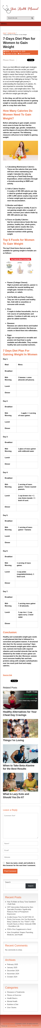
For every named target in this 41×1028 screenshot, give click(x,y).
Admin (7, 51)
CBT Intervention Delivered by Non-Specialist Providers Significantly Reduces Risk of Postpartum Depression (20, 910)
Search (7, 882)
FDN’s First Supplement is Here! (19, 929)
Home (4, 33)
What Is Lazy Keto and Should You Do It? (16, 796)
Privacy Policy (26, 1025)
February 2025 (12, 964)
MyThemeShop (12, 1026)
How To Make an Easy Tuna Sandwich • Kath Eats (21, 903)
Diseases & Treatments (16, 992)
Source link (7, 675)
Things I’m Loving (13, 740)
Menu (5, 24)
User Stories (11, 1007)
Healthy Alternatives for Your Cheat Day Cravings (20, 713)
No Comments (25, 54)
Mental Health (12, 1001)
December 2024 (13, 971)
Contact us (35, 1025)
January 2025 (12, 967)
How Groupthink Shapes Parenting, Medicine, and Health (20, 933)
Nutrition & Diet (11, 33)
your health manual (9, 1023)
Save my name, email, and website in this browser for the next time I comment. (19, 864)
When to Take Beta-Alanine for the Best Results (18, 767)
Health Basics (12, 998)
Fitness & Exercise (14, 995)
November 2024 (13, 974)
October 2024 (12, 977)
